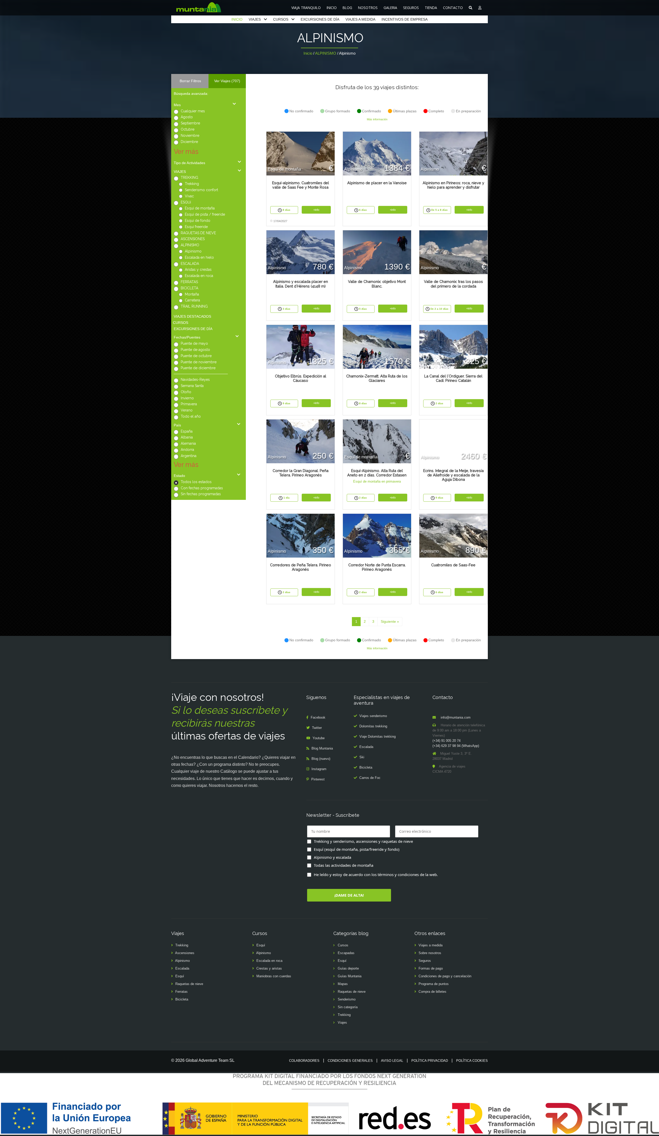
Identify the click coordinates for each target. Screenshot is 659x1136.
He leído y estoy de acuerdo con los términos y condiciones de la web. (376, 874)
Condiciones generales (350, 1061)
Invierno (187, 398)
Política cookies (472, 1061)
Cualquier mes (193, 111)
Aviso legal (392, 1061)
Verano (187, 410)
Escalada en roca (199, 276)
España (187, 431)
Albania (187, 437)
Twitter (317, 728)
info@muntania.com (456, 717)
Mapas (343, 984)
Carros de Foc (369, 778)
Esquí (179, 976)
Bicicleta (365, 767)
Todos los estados (196, 482)
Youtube (319, 738)
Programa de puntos (434, 984)
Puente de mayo (194, 343)
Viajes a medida (431, 945)
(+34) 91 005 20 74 (446, 741)
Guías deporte (348, 968)
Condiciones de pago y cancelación (445, 976)
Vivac (189, 196)
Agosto (187, 117)
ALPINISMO (325, 53)
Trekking (192, 184)
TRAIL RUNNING (194, 306)
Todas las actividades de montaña (343, 865)
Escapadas (346, 953)
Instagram (318, 769)
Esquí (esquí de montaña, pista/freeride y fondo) (357, 849)
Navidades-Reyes (195, 379)
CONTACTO (453, 7)
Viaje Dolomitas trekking (377, 736)
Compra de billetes (432, 992)
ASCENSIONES (193, 239)
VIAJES (255, 19)
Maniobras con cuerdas (273, 976)
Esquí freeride (196, 227)
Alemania (188, 443)
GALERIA (390, 7)
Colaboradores (304, 1061)
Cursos (343, 945)
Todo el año (191, 416)
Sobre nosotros (430, 953)
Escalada (366, 747)
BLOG (347, 7)
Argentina (188, 456)
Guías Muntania (349, 976)
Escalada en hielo (199, 257)
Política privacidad (429, 1061)
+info (316, 209)
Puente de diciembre (198, 368)
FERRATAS (189, 282)
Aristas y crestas (198, 269)
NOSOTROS (368, 7)
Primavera (189, 404)
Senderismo (346, 999)
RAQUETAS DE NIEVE (198, 233)
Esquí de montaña (200, 208)
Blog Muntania (322, 748)
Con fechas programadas (202, 488)
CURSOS (280, 19)
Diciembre (189, 142)
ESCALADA (190, 264)
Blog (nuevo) (320, 759)
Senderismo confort (201, 190)
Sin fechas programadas (201, 494)
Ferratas (181, 992)
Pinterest (318, 779)
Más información (377, 119)
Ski (361, 757)
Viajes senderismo (373, 716)
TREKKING (189, 177)
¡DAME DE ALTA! (349, 895)
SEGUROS (411, 7)
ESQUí (186, 202)
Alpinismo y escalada (332, 857)
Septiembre (190, 123)
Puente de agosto (195, 350)
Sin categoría (348, 1007)
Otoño (186, 392)
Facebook (318, 717)
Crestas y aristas (269, 968)
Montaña (192, 294)
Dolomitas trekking (373, 726)
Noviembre (190, 135)
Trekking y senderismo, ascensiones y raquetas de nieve (363, 841)
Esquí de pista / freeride (205, 214)
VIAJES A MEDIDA (360, 19)
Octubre (187, 129)
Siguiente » (390, 621)
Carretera (192, 300)
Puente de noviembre (198, 362)
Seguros (425, 961)
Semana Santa (192, 386)
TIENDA (431, 7)
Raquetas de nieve (189, 984)
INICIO (332, 7)
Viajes (342, 1022)
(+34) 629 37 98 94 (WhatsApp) (455, 746)
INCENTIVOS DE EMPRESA (404, 19)
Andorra (187, 450)
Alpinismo (193, 251)
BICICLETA (189, 288)
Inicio (308, 53)
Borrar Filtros (190, 81)
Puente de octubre (196, 356)
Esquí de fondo (197, 220)
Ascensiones (184, 953)
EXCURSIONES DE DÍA (320, 19)
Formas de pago (431, 968)
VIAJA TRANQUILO (306, 7)
